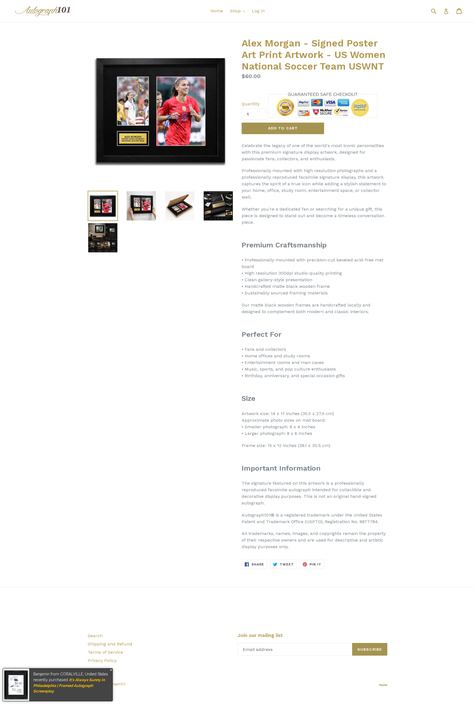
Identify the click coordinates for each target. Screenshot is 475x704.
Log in (258, 10)
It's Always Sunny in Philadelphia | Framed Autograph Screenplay (69, 685)
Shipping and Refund (110, 644)
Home (217, 10)
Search (95, 635)
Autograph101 (113, 684)
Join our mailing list (260, 635)
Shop (236, 10)
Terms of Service (105, 652)
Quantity (250, 103)
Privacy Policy (102, 660)
